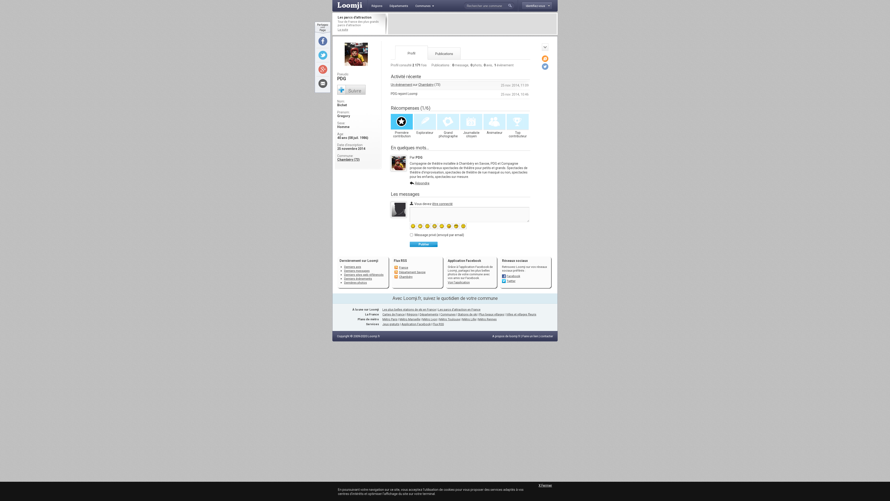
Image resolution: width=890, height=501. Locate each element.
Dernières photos (355, 282)
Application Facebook (416, 324)
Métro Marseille (410, 319)
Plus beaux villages (491, 314)
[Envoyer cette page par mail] (322, 83)
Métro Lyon (429, 319)
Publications (444, 54)
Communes (448, 314)
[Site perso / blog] (545, 58)
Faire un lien (530, 336)
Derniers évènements (358, 278)
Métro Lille (469, 319)
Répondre (422, 183)
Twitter (511, 281)
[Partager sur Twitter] (322, 55)
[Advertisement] (472, 23)
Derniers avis (352, 267)
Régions (412, 314)
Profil (411, 53)
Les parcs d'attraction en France (459, 309)
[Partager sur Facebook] (322, 41)
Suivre (354, 90)
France (403, 267)
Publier (424, 244)
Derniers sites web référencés (364, 274)
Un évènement (401, 85)
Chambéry (426, 85)
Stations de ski (467, 314)
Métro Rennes (487, 319)
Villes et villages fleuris (521, 314)
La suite (343, 29)
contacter (546, 336)
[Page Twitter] (545, 66)
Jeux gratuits (390, 324)
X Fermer (545, 485)
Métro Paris (389, 319)
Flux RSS (400, 261)
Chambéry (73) (348, 159)
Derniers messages (357, 271)
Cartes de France (393, 314)
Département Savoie (412, 272)
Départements (429, 314)
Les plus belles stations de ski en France (409, 309)
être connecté (442, 204)
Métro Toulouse (449, 319)
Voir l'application (459, 282)
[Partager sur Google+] (322, 69)
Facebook (513, 276)
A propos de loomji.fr (506, 336)
